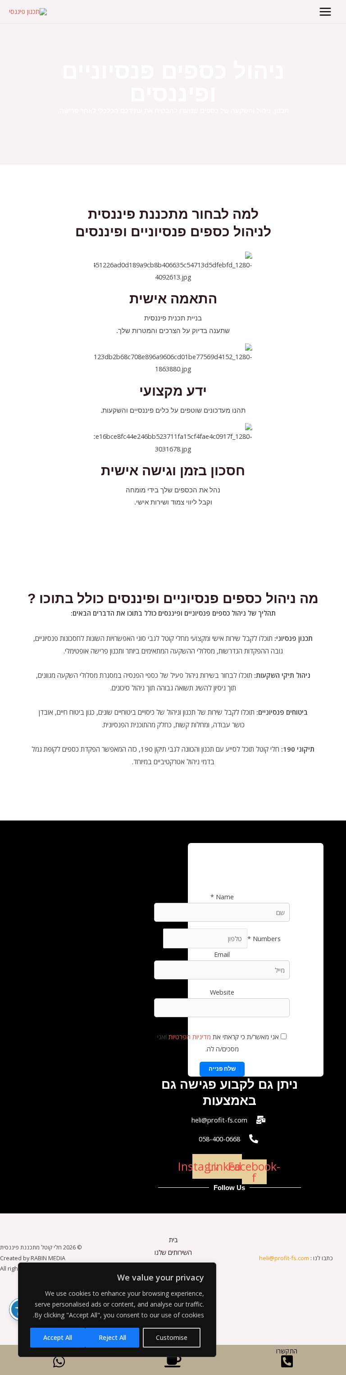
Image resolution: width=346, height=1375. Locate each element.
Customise (171, 1337)
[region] (117, 1309)
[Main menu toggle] (325, 11)
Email (222, 954)
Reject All (112, 1337)
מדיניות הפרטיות (189, 1036)
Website (222, 991)
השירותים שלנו (173, 1252)
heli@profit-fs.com (284, 1258)
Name (222, 896)
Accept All (57, 1337)
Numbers (264, 938)
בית (173, 1239)
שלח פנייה (222, 1068)
